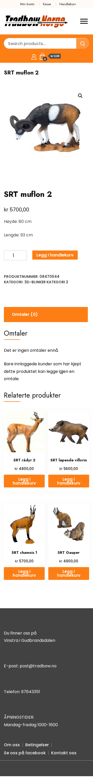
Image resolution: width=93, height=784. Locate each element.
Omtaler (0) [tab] (25, 314)
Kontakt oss (63, 753)
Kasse (47, 4)
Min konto (27, 4)
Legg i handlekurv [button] (24, 481)
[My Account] (34, 56)
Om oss (12, 745)
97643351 (30, 692)
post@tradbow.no (38, 666)
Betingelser (37, 745)
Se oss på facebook (25, 753)
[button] (80, 96)
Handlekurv (67, 4)
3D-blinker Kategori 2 (46, 282)
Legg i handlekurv (55, 255)
